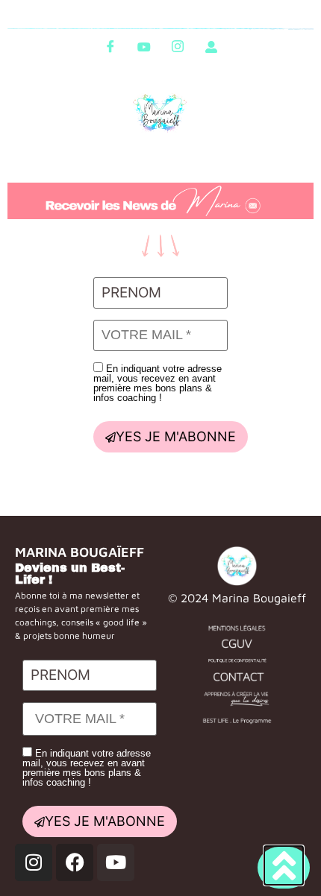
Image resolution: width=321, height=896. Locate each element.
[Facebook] (110, 46)
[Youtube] (144, 46)
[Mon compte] (211, 46)
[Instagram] (177, 46)
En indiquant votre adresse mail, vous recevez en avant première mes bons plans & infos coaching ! (157, 383)
